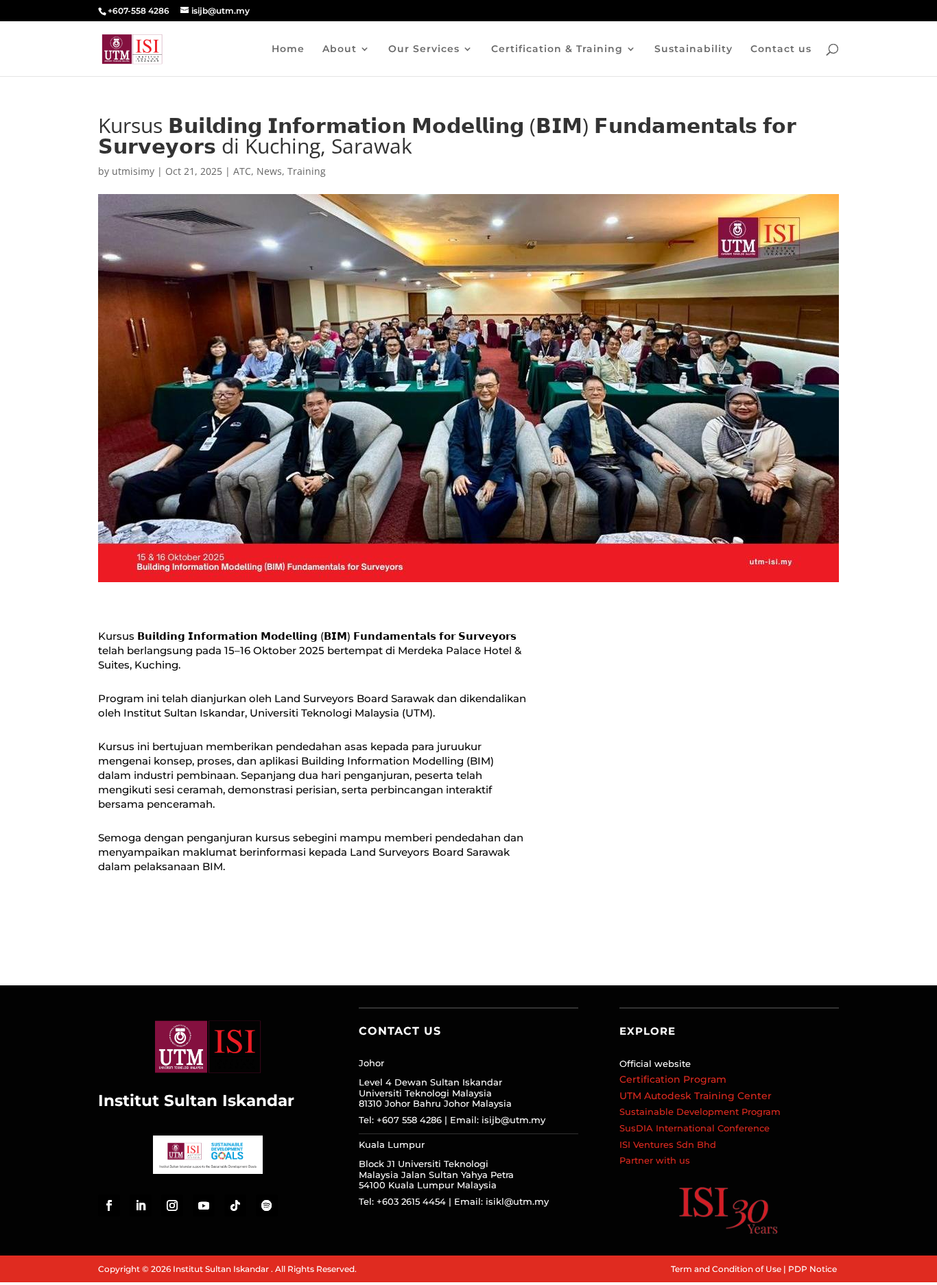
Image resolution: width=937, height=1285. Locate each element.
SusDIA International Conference (694, 1127)
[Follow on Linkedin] (141, 1205)
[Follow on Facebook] (109, 1205)
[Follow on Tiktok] (235, 1205)
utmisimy (133, 171)
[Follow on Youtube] (204, 1205)
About (339, 49)
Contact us (780, 49)
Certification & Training (557, 49)
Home (288, 49)
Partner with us (654, 1160)
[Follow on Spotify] (267, 1205)
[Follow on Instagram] (172, 1205)
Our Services (424, 49)
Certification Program (672, 1079)
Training (306, 171)
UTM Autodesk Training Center (695, 1096)
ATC (242, 171)
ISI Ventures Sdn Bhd (667, 1144)
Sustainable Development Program (700, 1111)
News (269, 171)
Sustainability (693, 49)
